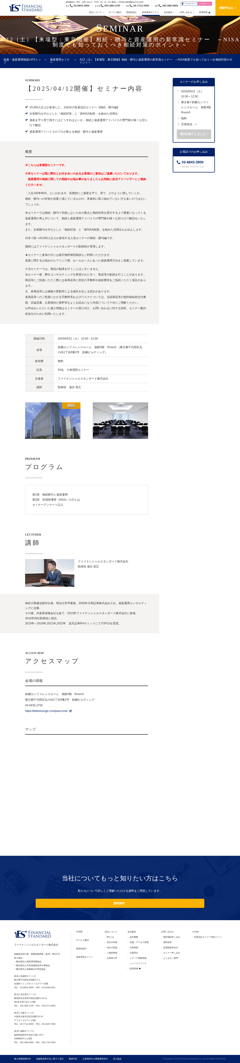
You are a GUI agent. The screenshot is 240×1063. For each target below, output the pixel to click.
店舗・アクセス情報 (139, 942)
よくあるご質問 (170, 958)
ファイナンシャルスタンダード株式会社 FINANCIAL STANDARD (27, 8)
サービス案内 (82, 940)
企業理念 (134, 953)
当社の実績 (112, 947)
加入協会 (117, 1059)
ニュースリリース (138, 963)
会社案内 (132, 932)
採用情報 (134, 968)
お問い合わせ (167, 932)
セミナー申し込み (171, 953)
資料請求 (119, 903)
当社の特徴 (112, 942)
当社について (111, 932)
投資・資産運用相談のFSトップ (22, 61)
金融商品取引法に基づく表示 (50, 1059)
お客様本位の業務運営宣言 (95, 1059)
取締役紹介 (81, 948)
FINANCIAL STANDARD (32, 934)
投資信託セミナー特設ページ (208, 937)
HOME (79, 932)
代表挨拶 (134, 947)
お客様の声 (112, 958)
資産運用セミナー (60, 61)
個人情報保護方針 (22, 1059)
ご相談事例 (112, 953)
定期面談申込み (170, 947)
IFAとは (110, 937)
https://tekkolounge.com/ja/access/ (46, 710)
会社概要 (134, 937)
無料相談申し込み (171, 937)
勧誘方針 (73, 1059)
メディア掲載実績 (138, 958)
